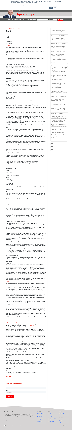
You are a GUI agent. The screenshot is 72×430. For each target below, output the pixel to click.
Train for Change (51, 421)
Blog (60, 422)
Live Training (50, 413)
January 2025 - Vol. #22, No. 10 (56, 140)
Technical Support (62, 413)
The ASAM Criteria (51, 416)
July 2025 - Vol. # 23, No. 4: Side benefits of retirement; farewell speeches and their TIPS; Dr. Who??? (58, 104)
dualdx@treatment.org (30, 325)
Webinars (60, 420)
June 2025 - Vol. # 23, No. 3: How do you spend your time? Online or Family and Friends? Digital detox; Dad (58, 110)
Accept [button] (51, 7)
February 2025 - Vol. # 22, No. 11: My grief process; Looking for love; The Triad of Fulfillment (58, 136)
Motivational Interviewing (52, 418)
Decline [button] (55, 7)
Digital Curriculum (40, 418)
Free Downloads (62, 418)
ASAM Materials (39, 421)
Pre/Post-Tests (39, 416)
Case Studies (39, 419)
